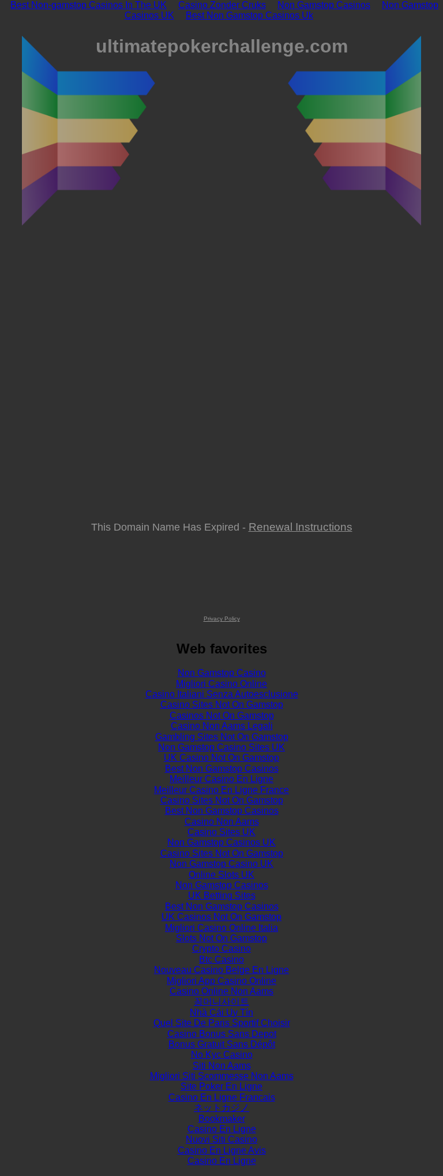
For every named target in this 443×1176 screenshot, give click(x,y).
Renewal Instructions (300, 526)
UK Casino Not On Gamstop (221, 757)
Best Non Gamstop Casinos (222, 768)
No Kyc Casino (222, 1054)
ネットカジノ (221, 1108)
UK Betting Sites (222, 895)
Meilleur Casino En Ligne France (221, 790)
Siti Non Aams (222, 1065)
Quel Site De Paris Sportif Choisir (221, 1023)
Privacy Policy (222, 618)
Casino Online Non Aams (221, 991)
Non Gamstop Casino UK (221, 864)
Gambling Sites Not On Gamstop (221, 737)
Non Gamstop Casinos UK (221, 842)
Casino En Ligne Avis (222, 1150)
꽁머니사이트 (221, 1001)
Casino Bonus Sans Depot (221, 1034)
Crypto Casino (221, 948)
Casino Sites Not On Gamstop (221, 704)
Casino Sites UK (221, 832)
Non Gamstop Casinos (221, 885)
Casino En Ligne (221, 1129)
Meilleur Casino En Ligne (221, 779)
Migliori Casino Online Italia (221, 928)
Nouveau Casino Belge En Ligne (221, 970)
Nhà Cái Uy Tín (221, 1012)
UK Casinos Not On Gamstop (221, 917)
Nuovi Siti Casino (221, 1139)
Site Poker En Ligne (221, 1086)
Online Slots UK (221, 875)
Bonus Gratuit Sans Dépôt (221, 1044)
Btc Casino (221, 959)
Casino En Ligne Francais (221, 1097)
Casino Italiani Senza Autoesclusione (221, 694)
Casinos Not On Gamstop (222, 715)
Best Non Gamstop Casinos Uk (249, 15)
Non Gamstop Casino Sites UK (221, 747)
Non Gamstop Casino (222, 673)
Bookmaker (221, 1119)
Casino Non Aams (222, 821)
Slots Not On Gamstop (221, 938)
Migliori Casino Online (221, 684)
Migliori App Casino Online (221, 981)
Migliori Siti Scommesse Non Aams (222, 1076)
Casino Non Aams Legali (222, 726)
